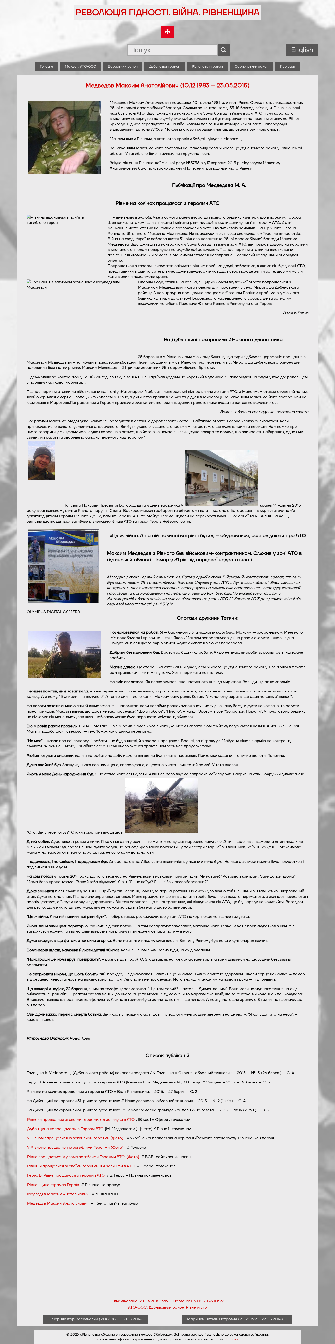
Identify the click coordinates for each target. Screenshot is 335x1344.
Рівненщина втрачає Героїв (53, 1184)
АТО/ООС (137, 1307)
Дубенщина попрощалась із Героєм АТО (65, 1129)
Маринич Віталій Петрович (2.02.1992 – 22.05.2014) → (237, 1319)
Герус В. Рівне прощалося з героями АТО (66, 1175)
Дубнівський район (166, 1307)
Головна (46, 66)
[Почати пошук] (224, 50)
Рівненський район (207, 66)
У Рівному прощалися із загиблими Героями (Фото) (76, 1147)
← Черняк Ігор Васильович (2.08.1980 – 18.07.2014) (95, 1319)
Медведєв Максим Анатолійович (58, 1194)
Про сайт (287, 66)
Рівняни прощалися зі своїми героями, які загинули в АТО (81, 1119)
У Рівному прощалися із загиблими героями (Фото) (76, 1138)
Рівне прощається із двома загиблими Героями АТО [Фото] (83, 1157)
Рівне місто (196, 1307)
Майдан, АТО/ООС (80, 66)
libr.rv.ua (231, 1339)
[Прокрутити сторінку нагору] (325, 1334)
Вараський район (123, 66)
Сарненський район (251, 66)
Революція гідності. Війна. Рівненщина (167, 12)
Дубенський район (164, 66)
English (302, 50)
